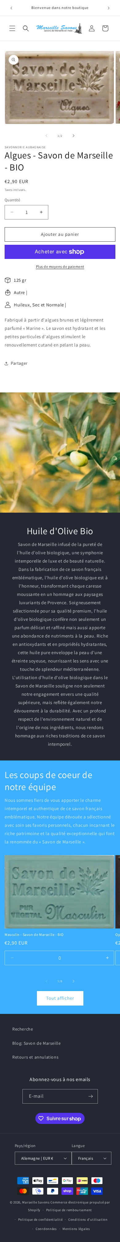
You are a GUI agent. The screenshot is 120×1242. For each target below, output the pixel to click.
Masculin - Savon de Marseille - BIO (34, 934)
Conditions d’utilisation (88, 1219)
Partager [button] (19, 363)
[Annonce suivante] (108, 8)
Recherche (22, 1029)
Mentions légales (76, 1229)
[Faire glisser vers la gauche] (46, 135)
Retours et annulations (35, 1057)
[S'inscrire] (91, 1096)
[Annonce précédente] (11, 8)
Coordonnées (46, 1229)
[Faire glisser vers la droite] (73, 135)
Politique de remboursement (69, 1210)
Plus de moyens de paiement (60, 266)
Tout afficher (60, 998)
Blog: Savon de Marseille (36, 1043)
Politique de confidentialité (40, 1219)
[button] (12, 28)
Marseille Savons (36, 1202)
